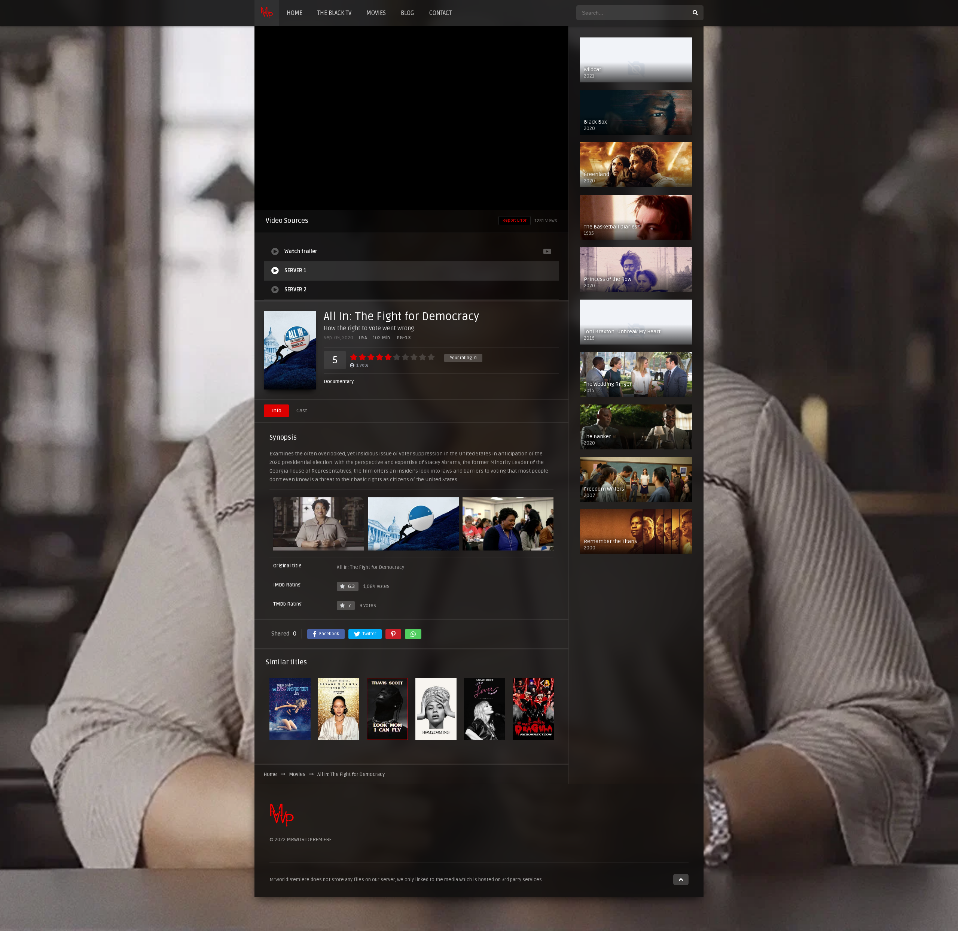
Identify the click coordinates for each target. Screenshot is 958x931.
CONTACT (440, 13)
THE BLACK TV (334, 13)
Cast (301, 410)
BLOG (407, 13)
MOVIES (376, 13)
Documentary (339, 381)
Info (276, 410)
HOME (294, 13)
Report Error (515, 220)
